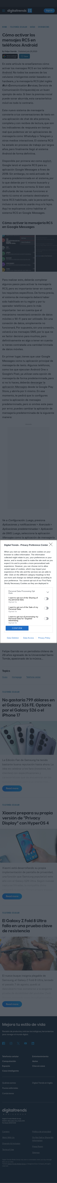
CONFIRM (17, 628)
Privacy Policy (44, 638)
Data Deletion (13, 638)
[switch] (46, 598)
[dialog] (28, 591)
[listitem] (28, 592)
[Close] (51, 545)
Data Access (28, 638)
